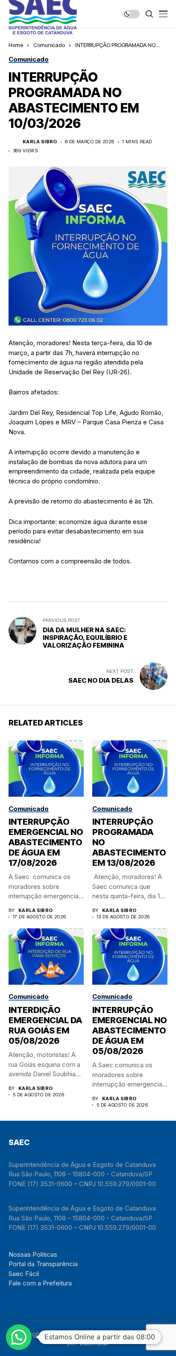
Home (16, 44)
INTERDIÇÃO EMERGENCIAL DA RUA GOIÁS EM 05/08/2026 (45, 1025)
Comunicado (49, 44)
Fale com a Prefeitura (40, 1283)
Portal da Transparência (43, 1264)
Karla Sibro (40, 142)
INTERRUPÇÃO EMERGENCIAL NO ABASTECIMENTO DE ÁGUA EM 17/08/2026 (46, 842)
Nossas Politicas (33, 1254)
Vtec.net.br (94, 1343)
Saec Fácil (24, 1274)
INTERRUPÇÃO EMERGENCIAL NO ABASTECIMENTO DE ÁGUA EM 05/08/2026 (129, 1030)
